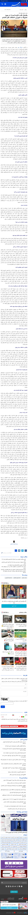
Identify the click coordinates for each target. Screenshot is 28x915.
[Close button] (27, 901)
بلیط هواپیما (14, 846)
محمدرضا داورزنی (8, 578)
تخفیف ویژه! (9, 908)
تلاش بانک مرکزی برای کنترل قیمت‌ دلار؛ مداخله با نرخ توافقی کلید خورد (14, 795)
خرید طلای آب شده (23, 840)
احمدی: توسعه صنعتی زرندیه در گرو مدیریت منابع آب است (14, 753)
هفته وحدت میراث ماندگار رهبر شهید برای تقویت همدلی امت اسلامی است (14, 756)
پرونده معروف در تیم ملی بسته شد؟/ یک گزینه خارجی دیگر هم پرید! (14, 562)
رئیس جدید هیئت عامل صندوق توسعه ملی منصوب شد (15, 806)
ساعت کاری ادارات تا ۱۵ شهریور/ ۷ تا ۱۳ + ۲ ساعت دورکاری (14, 799)
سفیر (2, 837)
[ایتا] (6, 887)
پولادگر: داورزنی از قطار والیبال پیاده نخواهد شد (17, 565)
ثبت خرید (14, 606)
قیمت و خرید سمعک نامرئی (11, 849)
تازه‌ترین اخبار (23, 740)
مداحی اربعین (24, 842)
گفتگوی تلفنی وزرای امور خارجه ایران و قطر (18, 774)
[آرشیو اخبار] (8, 887)
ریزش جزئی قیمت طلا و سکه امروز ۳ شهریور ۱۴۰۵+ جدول (15, 780)
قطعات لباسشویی (5, 844)
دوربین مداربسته (16, 842)
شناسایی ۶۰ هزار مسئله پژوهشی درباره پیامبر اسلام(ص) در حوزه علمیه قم (13, 764)
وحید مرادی (24, 578)
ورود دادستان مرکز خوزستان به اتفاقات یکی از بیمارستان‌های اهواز (13, 789)
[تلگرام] (22, 887)
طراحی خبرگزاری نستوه (21, 912)
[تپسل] (2, 583)
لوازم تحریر (16, 837)
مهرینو (3, 849)
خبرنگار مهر (20, 47)
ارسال (3, 706)
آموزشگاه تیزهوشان (22, 846)
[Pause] (3, 597)
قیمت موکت (15, 840)
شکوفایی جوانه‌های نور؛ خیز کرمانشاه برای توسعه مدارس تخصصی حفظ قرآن (13, 786)
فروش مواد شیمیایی (22, 844)
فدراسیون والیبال (17, 578)
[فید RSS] (11, 887)
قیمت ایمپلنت (13, 844)
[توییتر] (15, 887)
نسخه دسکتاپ (14, 892)
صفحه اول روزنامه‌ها (22, 812)
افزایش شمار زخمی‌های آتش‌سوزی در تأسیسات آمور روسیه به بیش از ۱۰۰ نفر (14, 749)
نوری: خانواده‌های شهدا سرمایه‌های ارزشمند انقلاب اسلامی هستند (15, 802)
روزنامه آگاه (7, 851)
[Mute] (5, 597)
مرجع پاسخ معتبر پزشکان (6, 842)
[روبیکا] (13, 887)
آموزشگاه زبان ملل (22, 849)
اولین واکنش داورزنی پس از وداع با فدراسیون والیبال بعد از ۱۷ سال (14, 560)
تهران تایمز (21, 851)
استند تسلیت (3, 840)
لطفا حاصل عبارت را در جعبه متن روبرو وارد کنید (17, 701)
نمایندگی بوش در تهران (6, 846)
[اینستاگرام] (17, 887)
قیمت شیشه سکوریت (9, 837)
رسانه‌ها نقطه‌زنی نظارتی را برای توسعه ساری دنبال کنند (15, 746)
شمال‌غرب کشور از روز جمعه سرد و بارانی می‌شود (16, 783)
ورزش (26, 9)
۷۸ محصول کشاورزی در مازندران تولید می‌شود (17, 772)
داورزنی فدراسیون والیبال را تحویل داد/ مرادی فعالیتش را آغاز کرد (13, 569)
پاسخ (3, 717)
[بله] (19, 887)
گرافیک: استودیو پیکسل (10, 912)
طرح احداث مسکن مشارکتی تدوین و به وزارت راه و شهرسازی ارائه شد (13, 760)
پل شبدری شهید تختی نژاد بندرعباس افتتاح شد (17, 809)
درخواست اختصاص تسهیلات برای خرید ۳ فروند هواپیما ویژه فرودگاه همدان (14, 768)
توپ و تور (21, 9)
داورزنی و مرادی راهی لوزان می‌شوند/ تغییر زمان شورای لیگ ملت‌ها (14, 571)
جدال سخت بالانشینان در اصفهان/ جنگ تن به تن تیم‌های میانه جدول (14, 567)
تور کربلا (9, 840)
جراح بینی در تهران (23, 837)
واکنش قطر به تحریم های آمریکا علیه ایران (18, 792)
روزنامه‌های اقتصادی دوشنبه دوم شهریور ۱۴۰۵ (16, 832)
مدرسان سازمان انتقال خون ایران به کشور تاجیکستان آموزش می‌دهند (14, 742)
